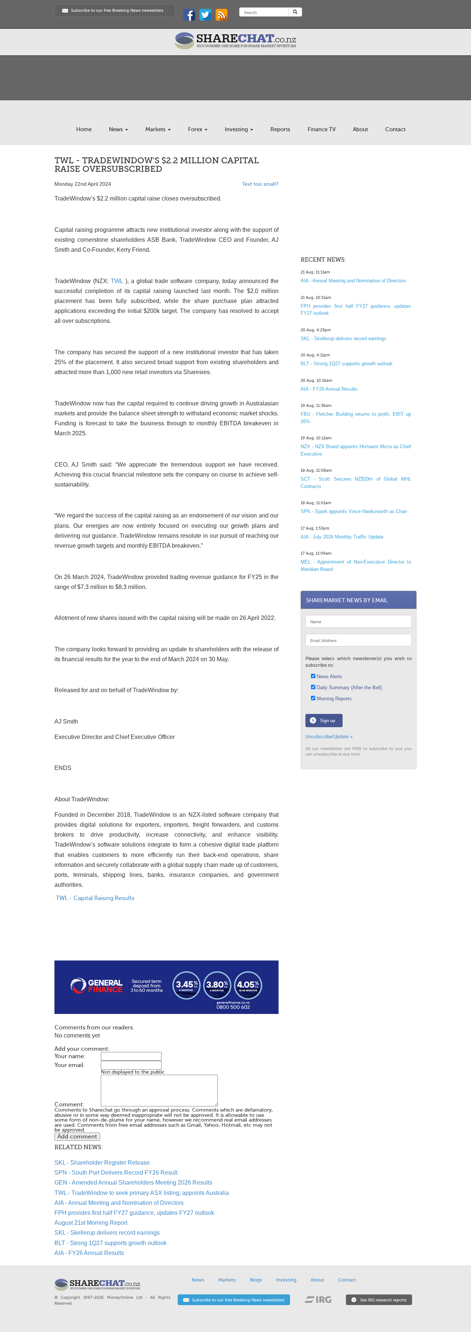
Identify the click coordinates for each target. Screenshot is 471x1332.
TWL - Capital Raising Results (94, 898)
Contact (395, 129)
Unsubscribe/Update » (329, 736)
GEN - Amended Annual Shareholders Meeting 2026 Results (133, 1182)
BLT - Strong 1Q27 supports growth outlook (110, 1243)
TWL (117, 281)
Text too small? (260, 184)
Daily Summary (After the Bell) (348, 687)
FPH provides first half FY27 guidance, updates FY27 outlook (134, 1213)
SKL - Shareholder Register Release (102, 1163)
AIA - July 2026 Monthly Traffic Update (342, 537)
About (360, 129)
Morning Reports (333, 698)
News (116, 129)
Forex (196, 129)
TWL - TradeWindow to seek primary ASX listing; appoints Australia (141, 1193)
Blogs (256, 1280)
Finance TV (322, 129)
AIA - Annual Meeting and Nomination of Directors (119, 1203)
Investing (237, 129)
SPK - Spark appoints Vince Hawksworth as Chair (354, 511)
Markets (156, 129)
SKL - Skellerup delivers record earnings (107, 1233)
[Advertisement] (166, 936)
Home (84, 129)
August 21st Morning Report (90, 1223)
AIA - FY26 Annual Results (89, 1253)
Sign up (327, 720)
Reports (280, 129)
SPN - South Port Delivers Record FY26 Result (115, 1172)
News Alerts (328, 676)
